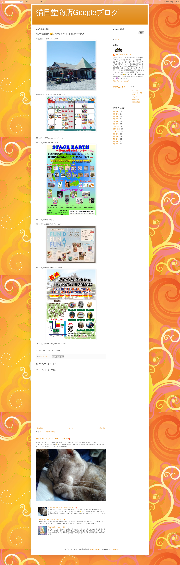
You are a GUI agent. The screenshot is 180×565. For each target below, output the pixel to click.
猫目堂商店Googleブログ (77, 12)
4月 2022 (116, 116)
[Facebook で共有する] (60, 356)
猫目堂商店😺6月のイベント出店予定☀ (52, 519)
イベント (135, 90)
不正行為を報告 (119, 87)
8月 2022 (116, 111)
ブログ (134, 97)
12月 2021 (116, 126)
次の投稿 (40, 428)
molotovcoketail (95, 549)
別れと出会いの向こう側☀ (57, 527)
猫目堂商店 (136, 102)
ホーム (71, 428)
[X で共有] (58, 356)
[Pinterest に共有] (63, 356)
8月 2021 (116, 136)
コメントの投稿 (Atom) (47, 432)
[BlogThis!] (56, 356)
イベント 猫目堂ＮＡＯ (137, 93)
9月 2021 (116, 134)
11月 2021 (116, 129)
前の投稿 (102, 428)
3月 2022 (116, 119)
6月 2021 (116, 141)
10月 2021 (116, 131)
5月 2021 (116, 144)
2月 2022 (116, 121)
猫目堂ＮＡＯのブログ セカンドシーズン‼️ (53, 439)
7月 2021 (116, 139)
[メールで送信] (53, 356)
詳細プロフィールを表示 (121, 81)
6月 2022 (116, 114)
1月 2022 (116, 124)
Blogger (115, 549)
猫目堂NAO (136, 100)
